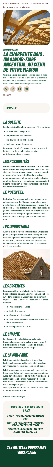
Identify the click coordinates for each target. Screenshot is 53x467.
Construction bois (10, 50)
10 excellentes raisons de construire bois (26, 417)
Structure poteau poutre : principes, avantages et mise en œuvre (26, 424)
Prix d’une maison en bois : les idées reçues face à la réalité (27, 430)
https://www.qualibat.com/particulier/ (21, 387)
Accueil (5, 3)
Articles (24, 3)
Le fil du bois (14, 3)
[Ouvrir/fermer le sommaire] (44, 108)
